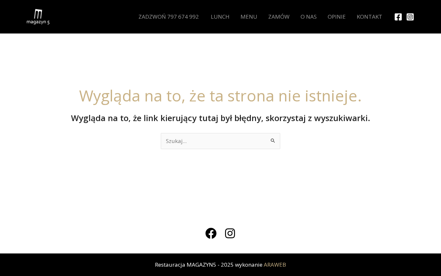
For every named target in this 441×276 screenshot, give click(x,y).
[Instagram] (410, 17)
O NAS (309, 16)
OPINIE (337, 16)
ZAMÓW (279, 16)
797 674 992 (183, 16)
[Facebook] (398, 17)
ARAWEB (275, 264)
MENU (249, 16)
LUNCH (220, 16)
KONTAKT (369, 16)
